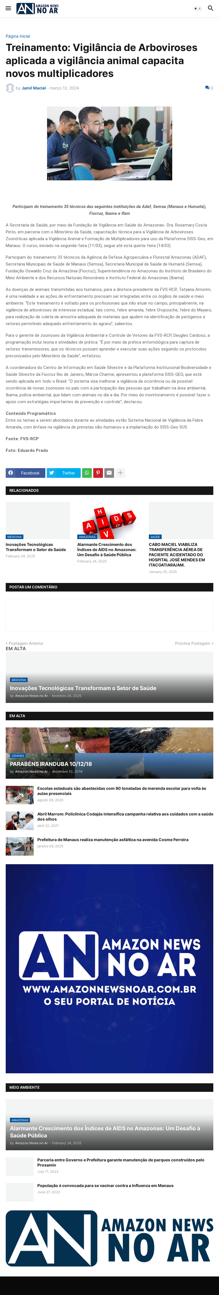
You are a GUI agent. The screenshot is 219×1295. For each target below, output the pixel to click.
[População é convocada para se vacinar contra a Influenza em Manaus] (20, 1192)
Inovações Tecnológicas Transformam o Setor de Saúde (36, 547)
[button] (8, 8)
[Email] (109, 473)
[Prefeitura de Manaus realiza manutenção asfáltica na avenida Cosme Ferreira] (20, 846)
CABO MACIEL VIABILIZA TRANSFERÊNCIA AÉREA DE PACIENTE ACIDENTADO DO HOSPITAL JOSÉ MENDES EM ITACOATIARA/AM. (177, 555)
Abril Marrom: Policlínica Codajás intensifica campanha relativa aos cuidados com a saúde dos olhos (125, 816)
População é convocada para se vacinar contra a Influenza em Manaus (105, 1185)
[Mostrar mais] (120, 473)
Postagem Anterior (26, 643)
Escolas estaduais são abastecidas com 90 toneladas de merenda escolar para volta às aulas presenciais (121, 791)
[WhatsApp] (87, 473)
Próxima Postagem (192, 643)
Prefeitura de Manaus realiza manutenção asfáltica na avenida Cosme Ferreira (112, 839)
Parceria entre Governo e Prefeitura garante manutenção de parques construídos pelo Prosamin (120, 1162)
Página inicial (18, 36)
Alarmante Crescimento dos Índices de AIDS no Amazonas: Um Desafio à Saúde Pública (106, 549)
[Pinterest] (98, 473)
